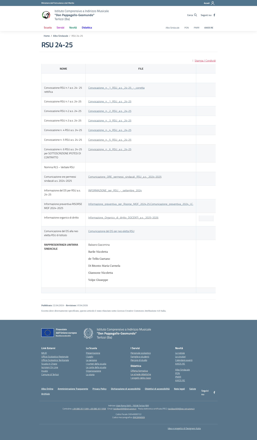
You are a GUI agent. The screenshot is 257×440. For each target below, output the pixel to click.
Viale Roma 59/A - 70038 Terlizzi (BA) (132, 405)
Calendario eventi (183, 360)
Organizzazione (93, 371)
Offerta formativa (139, 370)
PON (186, 27)
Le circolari (180, 356)
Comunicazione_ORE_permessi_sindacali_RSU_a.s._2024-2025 (125, 177)
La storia (90, 374)
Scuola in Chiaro (49, 363)
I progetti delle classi (141, 378)
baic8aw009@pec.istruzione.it (181, 408)
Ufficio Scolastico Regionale (54, 356)
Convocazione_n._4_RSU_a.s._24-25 (109, 130)
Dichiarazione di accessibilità (125, 389)
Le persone (91, 360)
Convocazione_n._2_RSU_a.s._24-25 (109, 111)
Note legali (179, 389)
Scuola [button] (48, 27)
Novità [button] (73, 27)
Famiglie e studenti (140, 356)
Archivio (45, 394)
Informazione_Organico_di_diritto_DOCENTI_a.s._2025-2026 (123, 218)
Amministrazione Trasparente (73, 389)
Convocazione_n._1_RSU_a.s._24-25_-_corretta (116, 88)
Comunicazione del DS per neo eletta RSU (111, 231)
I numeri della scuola (96, 363)
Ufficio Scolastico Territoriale (55, 360)
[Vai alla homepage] (46, 15)
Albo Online (47, 389)
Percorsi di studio (139, 360)
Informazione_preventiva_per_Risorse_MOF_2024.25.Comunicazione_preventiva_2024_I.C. (140, 204)
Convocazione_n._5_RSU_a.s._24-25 (109, 140)
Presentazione (93, 353)
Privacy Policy (99, 389)
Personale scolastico (141, 353)
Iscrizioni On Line (49, 367)
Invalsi (44, 371)
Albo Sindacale (172, 27)
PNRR (196, 27)
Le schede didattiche (141, 374)
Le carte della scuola (96, 367)
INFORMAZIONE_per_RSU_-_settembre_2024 (115, 190)
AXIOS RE (208, 27)
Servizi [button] (60, 27)
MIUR (44, 353)
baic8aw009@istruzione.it (124, 408)
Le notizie (180, 353)
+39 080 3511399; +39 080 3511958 (89, 408)
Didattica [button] (87, 27)
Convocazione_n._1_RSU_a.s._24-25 (109, 101)
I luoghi (89, 356)
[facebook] (214, 15)
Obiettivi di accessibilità (157, 389)
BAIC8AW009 (139, 417)
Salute (192, 389)
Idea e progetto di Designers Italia (184, 428)
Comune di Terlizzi (50, 374)
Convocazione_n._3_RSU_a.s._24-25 (109, 120)
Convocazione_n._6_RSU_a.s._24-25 (109, 149)
